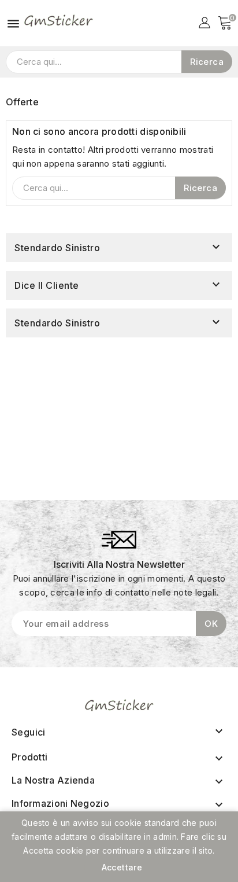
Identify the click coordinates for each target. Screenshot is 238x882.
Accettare (122, 867)
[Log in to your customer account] (204, 21)
